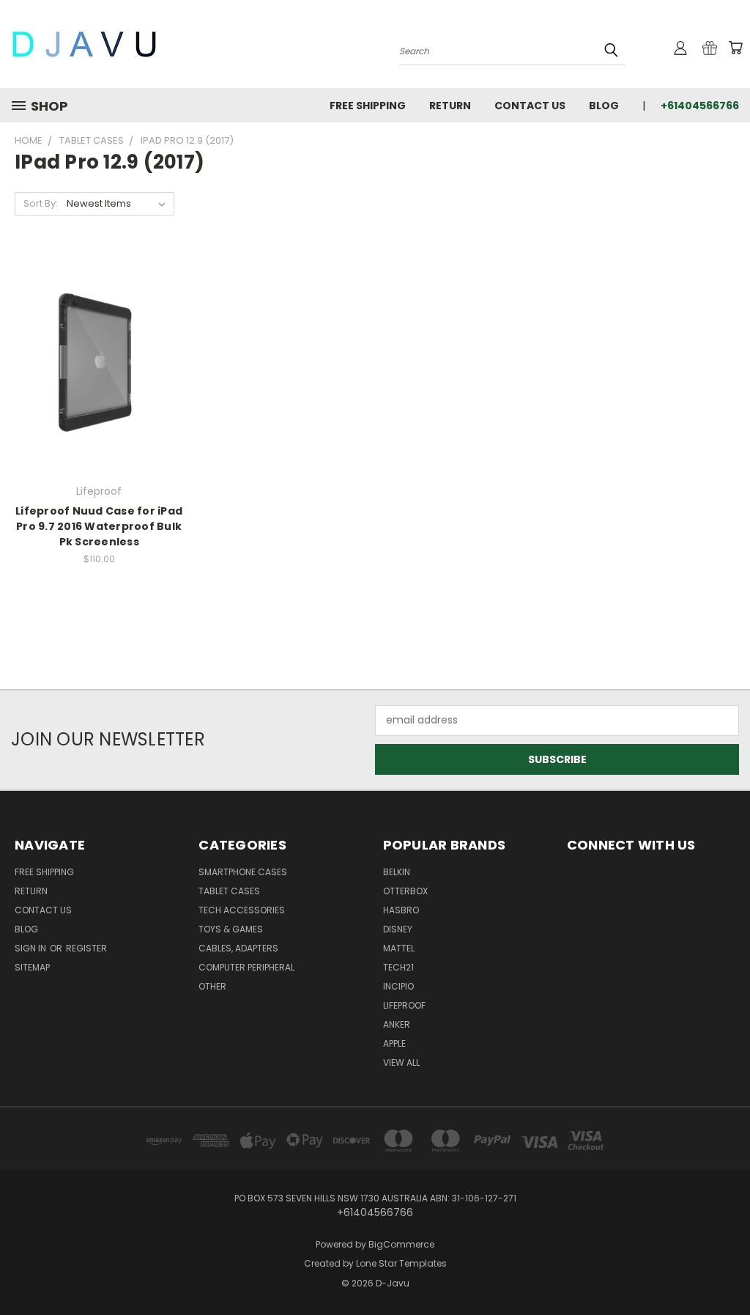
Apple (394, 1043)
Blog (604, 105)
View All (401, 1062)
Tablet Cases (229, 891)
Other (212, 986)
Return (450, 105)
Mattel (399, 948)
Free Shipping (368, 105)
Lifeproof (404, 1005)
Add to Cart (99, 388)
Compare (94, 361)
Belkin (396, 872)
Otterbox (405, 891)
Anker (396, 1024)
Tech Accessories (241, 910)
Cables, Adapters (238, 948)
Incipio (398, 986)
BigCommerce (401, 1244)
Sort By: (40, 203)
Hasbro (401, 910)
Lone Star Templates (401, 1263)
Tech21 (398, 967)
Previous (728, 1269)
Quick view (98, 332)
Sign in (31, 948)
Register (86, 948)
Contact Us (529, 105)
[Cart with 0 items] (735, 47)
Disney (397, 929)
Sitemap (32, 967)
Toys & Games (230, 929)
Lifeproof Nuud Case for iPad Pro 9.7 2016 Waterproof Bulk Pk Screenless (98, 526)
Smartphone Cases (242, 872)
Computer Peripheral (246, 967)
